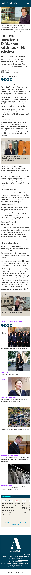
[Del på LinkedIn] (8, 79)
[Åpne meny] (28, 3)
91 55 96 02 (27, 555)
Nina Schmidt (15, 555)
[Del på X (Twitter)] (5, 79)
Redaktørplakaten (23, 560)
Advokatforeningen (12, 556)
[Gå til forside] (9, 3)
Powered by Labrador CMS (15, 572)
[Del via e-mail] (10, 79)
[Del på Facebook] (2, 79)
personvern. (19, 565)
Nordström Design (18, 567)
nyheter (4, 321)
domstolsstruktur (16, 321)
